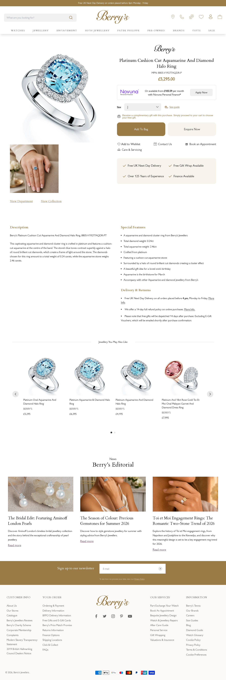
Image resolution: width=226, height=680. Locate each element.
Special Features (133, 227)
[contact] (182, 17)
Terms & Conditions (196, 649)
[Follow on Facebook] (96, 616)
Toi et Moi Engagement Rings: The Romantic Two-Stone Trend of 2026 (184, 520)
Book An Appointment (162, 610)
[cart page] (220, 17)
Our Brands (192, 610)
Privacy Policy (139, 579)
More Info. (189, 309)
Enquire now (192, 129)
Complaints (13, 635)
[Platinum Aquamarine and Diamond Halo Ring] (136, 375)
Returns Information (53, 630)
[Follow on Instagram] (113, 616)
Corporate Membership (19, 630)
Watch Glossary (194, 635)
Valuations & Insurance (162, 639)
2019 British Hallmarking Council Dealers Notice (19, 651)
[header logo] (113, 17)
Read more (14, 545)
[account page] (210, 17)
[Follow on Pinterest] (121, 616)
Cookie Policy (193, 639)
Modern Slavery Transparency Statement (22, 642)
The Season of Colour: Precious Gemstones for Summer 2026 (106, 520)
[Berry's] (166, 49)
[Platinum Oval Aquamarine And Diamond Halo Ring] (43, 375)
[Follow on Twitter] (104, 616)
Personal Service (158, 630)
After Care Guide (159, 625)
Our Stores (12, 610)
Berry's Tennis (193, 605)
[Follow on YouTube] (130, 616)
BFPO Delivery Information (57, 615)
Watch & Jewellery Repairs (164, 620)
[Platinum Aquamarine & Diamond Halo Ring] (89, 375)
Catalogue (12, 615)
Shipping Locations (52, 639)
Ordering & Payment (53, 605)
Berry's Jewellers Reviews (19, 620)
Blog (188, 625)
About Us (12, 605)
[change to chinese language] (191, 17)
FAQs (45, 649)
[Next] (210, 394)
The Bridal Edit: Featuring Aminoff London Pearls (37, 520)
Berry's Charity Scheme (19, 625)
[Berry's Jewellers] (113, 608)
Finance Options (51, 635)
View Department (21, 201)
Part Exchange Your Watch (164, 605)
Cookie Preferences (196, 654)
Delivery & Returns (136, 289)
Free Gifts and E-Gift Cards (57, 620)
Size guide (174, 107)
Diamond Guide (194, 630)
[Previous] (15, 394)
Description (19, 227)
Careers (190, 615)
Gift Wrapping (157, 635)
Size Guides (192, 620)
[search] (71, 18)
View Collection (51, 201)
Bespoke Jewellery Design (163, 615)
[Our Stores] (173, 17)
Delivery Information (53, 610)
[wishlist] (201, 17)
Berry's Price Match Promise (57, 625)
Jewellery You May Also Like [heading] (113, 341)
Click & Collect (50, 644)
